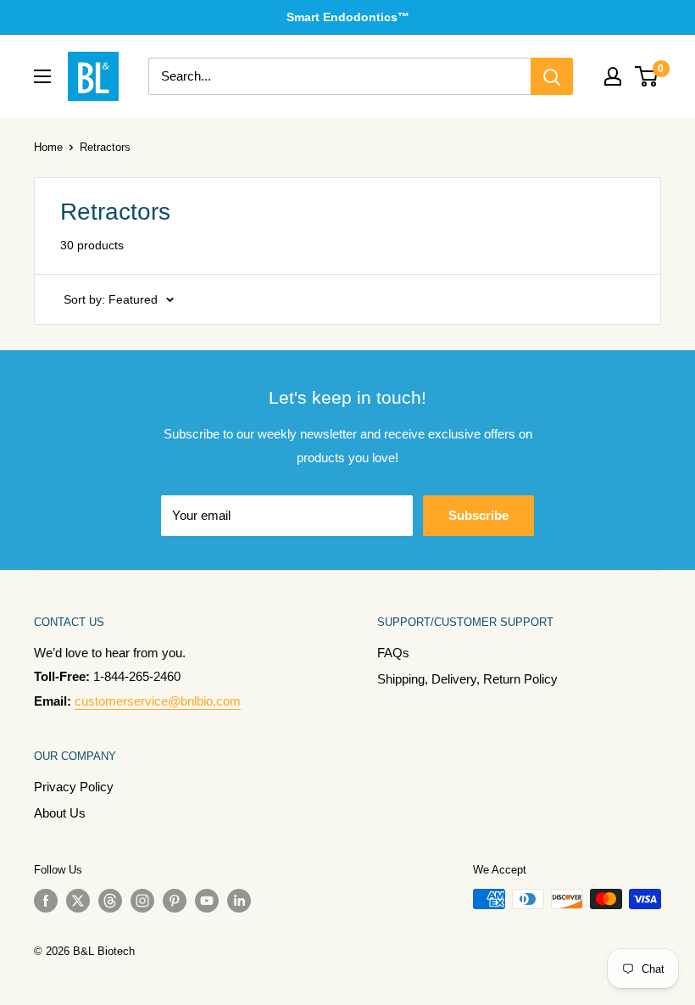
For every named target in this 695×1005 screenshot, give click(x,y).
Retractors (105, 147)
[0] (647, 76)
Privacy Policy (74, 786)
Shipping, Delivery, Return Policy (467, 679)
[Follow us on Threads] (110, 901)
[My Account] (612, 76)
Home (48, 147)
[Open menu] (42, 76)
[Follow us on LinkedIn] (239, 901)
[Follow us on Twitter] (78, 901)
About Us (60, 813)
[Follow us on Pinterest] (174, 901)
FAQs (393, 652)
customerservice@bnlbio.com (158, 701)
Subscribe (478, 515)
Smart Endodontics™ (347, 17)
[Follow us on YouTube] (207, 901)
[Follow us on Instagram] (142, 901)
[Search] (552, 76)
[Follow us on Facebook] (46, 901)
